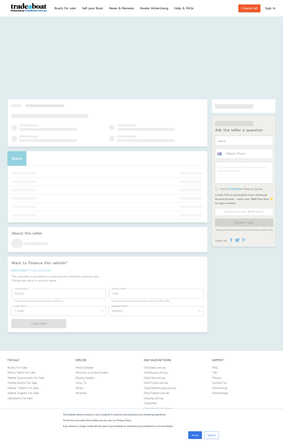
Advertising (219, 388)
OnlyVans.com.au (155, 368)
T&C (215, 373)
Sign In (270, 8)
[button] (220, 154)
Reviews (81, 393)
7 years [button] (19, 311)
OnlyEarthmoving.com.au (160, 388)
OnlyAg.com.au (153, 398)
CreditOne (235, 189)
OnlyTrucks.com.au (156, 383)
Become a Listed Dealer (92, 373)
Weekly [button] (117, 311)
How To (81, 383)
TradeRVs (150, 403)
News (79, 388)
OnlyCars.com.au (154, 378)
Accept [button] (195, 435)
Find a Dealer (84, 368)
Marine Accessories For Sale (26, 378)
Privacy (216, 378)
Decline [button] (212, 435)
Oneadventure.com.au (158, 408)
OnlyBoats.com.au (156, 373)
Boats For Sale (17, 368)
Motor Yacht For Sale (22, 373)
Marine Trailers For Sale (23, 388)
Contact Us (219, 383)
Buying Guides (85, 378)
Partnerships (220, 393)
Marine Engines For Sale (23, 393)
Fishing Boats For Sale (22, 383)
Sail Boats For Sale (20, 398)
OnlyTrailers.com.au (156, 393)
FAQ (215, 368)
